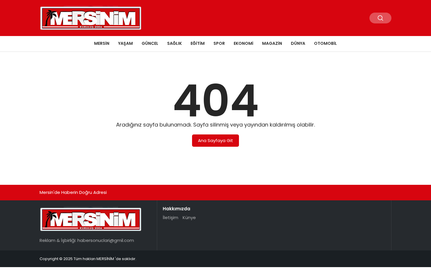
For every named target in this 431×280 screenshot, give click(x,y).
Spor (219, 43)
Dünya (298, 43)
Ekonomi (243, 43)
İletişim (170, 217)
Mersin (101, 43)
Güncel (150, 43)
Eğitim (198, 43)
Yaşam (125, 43)
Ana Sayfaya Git (215, 140)
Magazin (272, 43)
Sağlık (174, 43)
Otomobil (325, 43)
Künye (189, 217)
